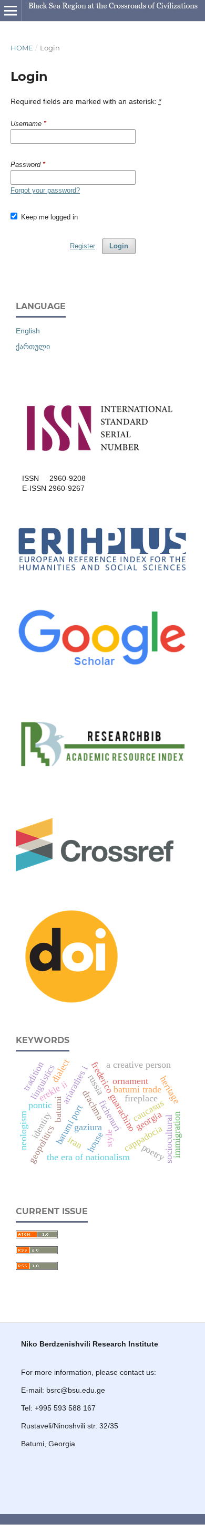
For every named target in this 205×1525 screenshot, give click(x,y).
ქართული (33, 346)
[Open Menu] (10, 10)
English (28, 331)
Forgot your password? (45, 190)
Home (22, 48)
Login (118, 246)
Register (82, 246)
